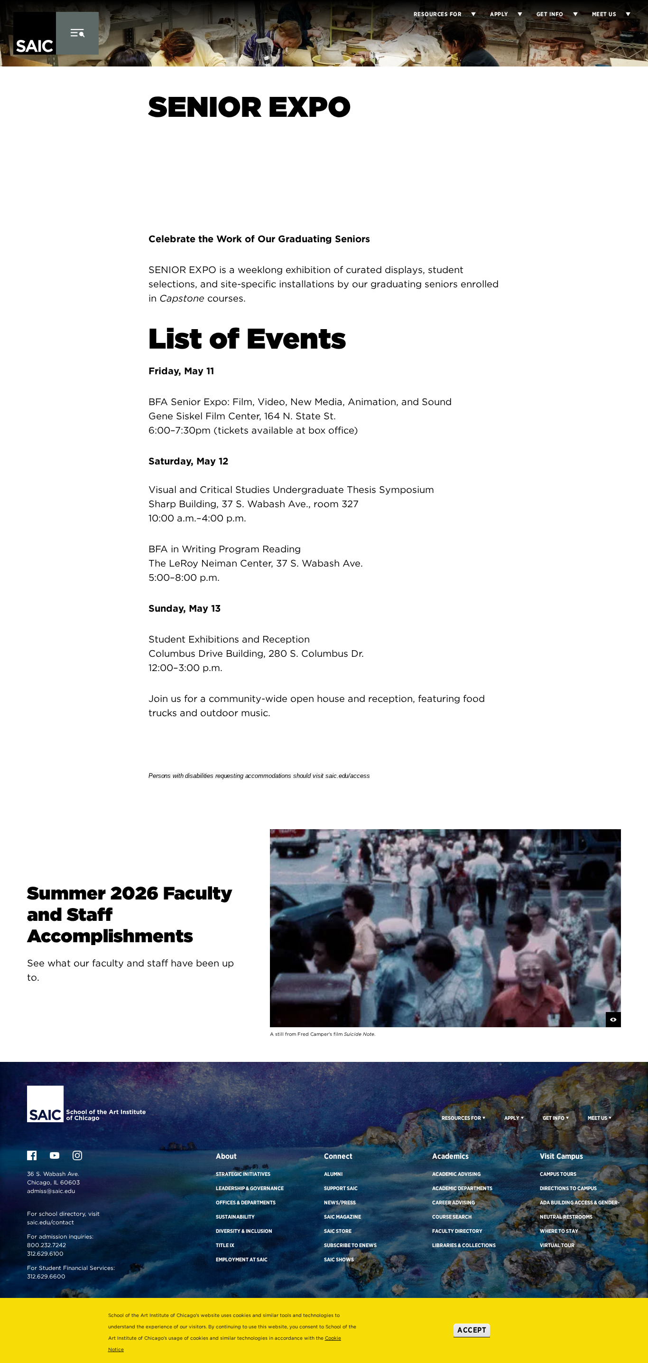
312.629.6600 (46, 1276)
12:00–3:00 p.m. (185, 667)
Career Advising (453, 1202)
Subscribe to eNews (350, 1245)
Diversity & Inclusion (244, 1231)
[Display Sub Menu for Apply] (515, 14)
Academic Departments (462, 1188)
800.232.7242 (46, 1245)
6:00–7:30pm (179, 430)
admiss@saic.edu (51, 1190)
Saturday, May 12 (188, 461)
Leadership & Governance (250, 1188)
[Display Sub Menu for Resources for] (469, 14)
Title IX (225, 1245)
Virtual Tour (557, 1245)
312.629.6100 (45, 1253)
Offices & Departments (246, 1202)
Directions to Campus (568, 1188)
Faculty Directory (457, 1231)
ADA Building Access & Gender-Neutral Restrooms (580, 1209)
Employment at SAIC (242, 1259)
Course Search (452, 1216)
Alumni (333, 1174)
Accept (471, 1330)
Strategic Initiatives (243, 1174)
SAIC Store (338, 1231)
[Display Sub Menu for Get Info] (571, 14)
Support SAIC (341, 1188)
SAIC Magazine (342, 1216)
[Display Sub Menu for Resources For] (483, 1117)
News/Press (340, 1202)
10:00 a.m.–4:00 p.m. (197, 518)
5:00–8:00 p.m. (184, 577)
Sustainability (235, 1216)
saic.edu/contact (50, 1222)
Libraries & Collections (464, 1245)
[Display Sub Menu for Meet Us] (623, 14)
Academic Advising (456, 1174)
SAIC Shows (339, 1259)
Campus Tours (558, 1174)
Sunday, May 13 (184, 608)
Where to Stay (559, 1231)
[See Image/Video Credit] (613, 1019)
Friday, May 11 (181, 371)
